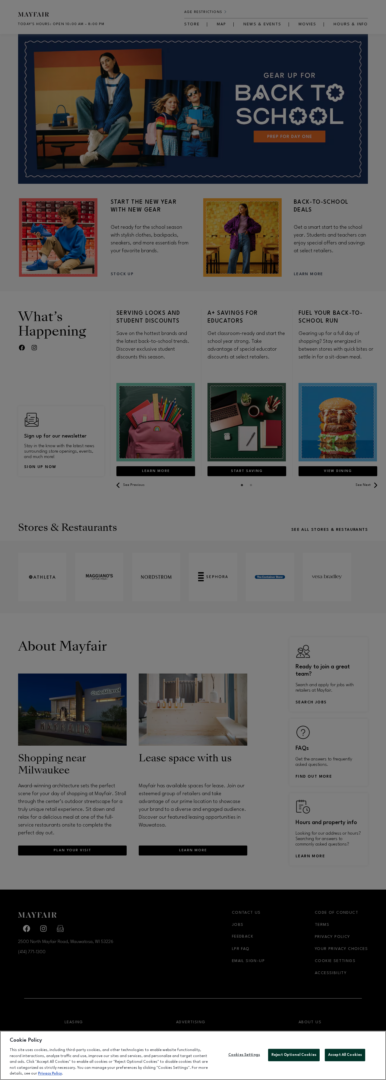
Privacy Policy (50, 1073)
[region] (193, 1055)
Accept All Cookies (345, 1054)
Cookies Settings (244, 1054)
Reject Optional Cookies (293, 1054)
